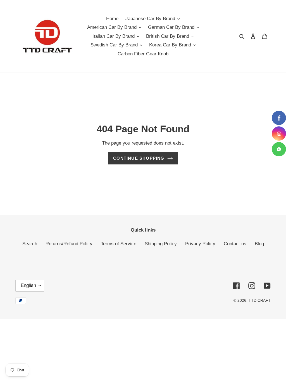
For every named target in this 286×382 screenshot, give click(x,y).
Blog (259, 243)
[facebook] (279, 118)
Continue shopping (138, 158)
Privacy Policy (200, 243)
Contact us (235, 243)
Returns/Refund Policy (69, 243)
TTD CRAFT (260, 300)
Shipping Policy (161, 243)
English (28, 285)
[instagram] (279, 133)
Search (29, 243)
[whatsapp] (279, 149)
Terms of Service (118, 243)
